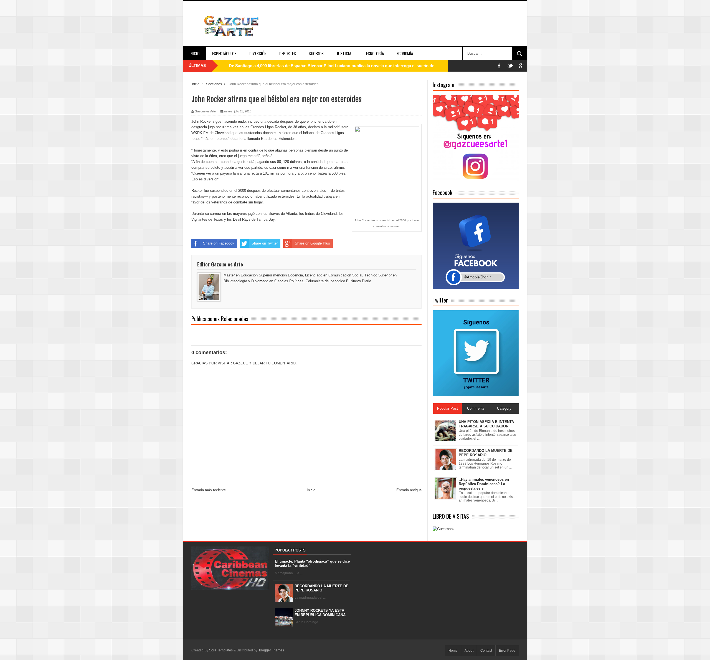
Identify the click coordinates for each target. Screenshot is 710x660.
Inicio (194, 53)
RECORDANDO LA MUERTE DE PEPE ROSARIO (321, 588)
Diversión (258, 53)
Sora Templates (221, 650)
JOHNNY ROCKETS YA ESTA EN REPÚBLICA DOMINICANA (320, 612)
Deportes (287, 53)
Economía (405, 53)
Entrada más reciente (208, 490)
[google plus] (521, 66)
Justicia (343, 53)
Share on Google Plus (312, 243)
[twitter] (510, 66)
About (469, 651)
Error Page (507, 651)
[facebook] (499, 66)
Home (453, 651)
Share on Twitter (265, 243)
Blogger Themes (271, 650)
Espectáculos (224, 53)
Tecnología (374, 53)
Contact (486, 651)
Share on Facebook (218, 243)
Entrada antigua (409, 490)
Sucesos (316, 53)
